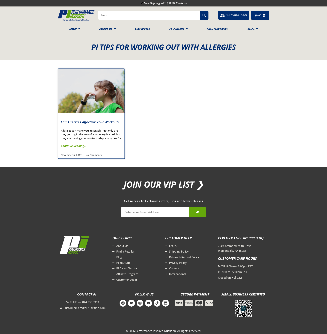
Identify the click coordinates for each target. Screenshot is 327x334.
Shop (73, 29)
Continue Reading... (74, 146)
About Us (105, 29)
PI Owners (176, 29)
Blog (250, 29)
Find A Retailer (217, 29)
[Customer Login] (222, 15)
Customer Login (236, 15)
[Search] (204, 15)
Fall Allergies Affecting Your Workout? (90, 122)
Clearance (142, 29)
